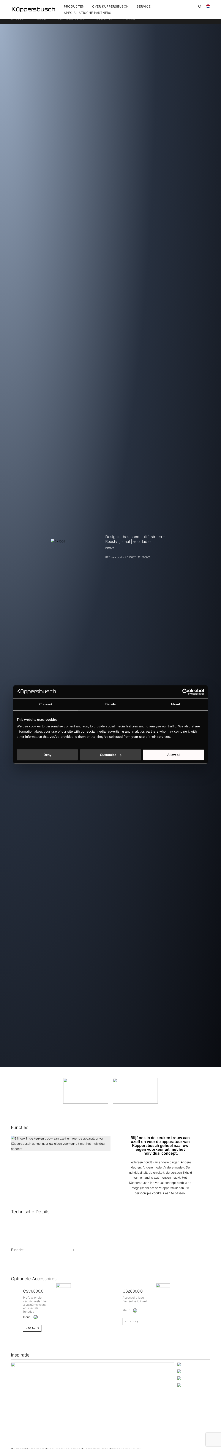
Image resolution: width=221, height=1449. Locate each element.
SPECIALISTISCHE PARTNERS (87, 12)
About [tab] (175, 704)
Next (213, 1302)
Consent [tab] (45, 704)
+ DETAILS (32, 1328)
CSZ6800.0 (133, 1291)
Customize (108, 755)
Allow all (173, 755)
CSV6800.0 (33, 1291)
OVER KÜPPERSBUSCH (110, 6)
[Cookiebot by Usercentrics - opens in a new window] (185, 692)
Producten (74, 6)
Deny (47, 755)
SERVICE (144, 6)
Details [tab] (110, 704)
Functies (17, 1250)
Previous (8, 1302)
